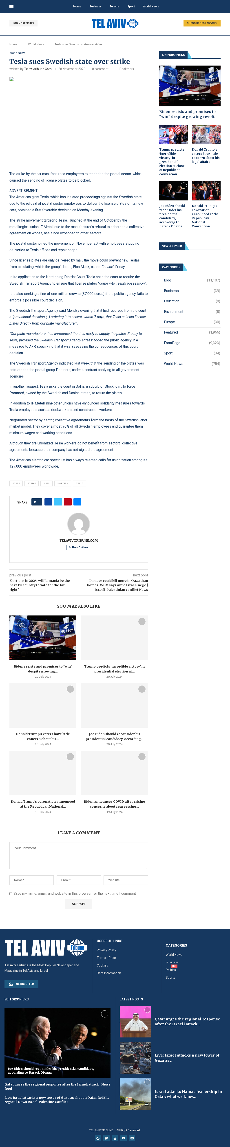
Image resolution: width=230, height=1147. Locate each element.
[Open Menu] (11, 6)
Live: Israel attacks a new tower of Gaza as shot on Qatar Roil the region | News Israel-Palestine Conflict (57, 1100)
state (16, 483)
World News (151, 6)
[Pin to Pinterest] (68, 501)
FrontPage (192, 343)
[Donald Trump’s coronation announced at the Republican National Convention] (42, 773)
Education (192, 301)
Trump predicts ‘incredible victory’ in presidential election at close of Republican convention (172, 162)
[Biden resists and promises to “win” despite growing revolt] (42, 637)
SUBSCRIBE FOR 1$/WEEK (202, 23)
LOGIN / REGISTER (23, 23)
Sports (170, 977)
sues (46, 483)
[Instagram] (115, 1138)
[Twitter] (106, 1138)
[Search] (218, 7)
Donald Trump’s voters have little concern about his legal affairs (206, 156)
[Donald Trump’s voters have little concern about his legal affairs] (42, 705)
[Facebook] (98, 1138)
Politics (171, 969)
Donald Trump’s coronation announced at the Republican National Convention (205, 216)
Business (95, 6)
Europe (114, 6)
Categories (176, 945)
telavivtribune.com (38, 69)
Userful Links (109, 941)
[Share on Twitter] (58, 501)
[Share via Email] (77, 501)
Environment (192, 312)
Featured (192, 332)
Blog (192, 280)
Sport (131, 6)
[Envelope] (132, 1138)
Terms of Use (106, 957)
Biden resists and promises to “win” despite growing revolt (187, 114)
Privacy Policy (106, 950)
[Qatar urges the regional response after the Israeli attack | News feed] (135, 1021)
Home (77, 6)
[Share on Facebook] (48, 501)
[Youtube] (123, 1138)
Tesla (79, 483)
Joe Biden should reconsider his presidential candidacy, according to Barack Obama (172, 216)
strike (31, 483)
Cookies (102, 965)
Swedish (62, 483)
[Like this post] (38, 501)
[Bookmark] (70, 621)
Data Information (109, 973)
